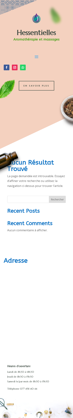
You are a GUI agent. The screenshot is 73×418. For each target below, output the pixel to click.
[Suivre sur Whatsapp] (23, 67)
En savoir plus (36, 85)
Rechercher (57, 199)
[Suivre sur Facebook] (6, 67)
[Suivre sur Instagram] (15, 67)
